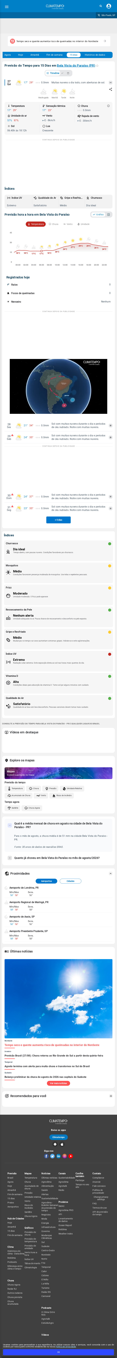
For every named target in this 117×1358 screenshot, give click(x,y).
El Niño (44, 1279)
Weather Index (65, 1233)
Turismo (45, 1288)
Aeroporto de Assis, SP (22, 916)
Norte (44, 1259)
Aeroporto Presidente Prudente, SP (28, 931)
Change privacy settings (101, 1198)
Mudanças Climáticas (46, 1236)
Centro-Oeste (48, 1250)
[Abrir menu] (6, 7)
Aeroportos (46, 881)
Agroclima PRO (65, 1210)
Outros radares (14, 1293)
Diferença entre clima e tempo (15, 1267)
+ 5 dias (58, 520)
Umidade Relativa (74, 788)
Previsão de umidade (30, 1247)
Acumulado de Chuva (21, 795)
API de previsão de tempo (100, 1213)
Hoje (20, 54)
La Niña (45, 1283)
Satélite (15, 808)
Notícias (45, 1173)
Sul (42, 1242)
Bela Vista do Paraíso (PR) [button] (76, 65)
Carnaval (45, 1296)
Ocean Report (65, 1225)
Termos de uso (99, 1208)
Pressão (52, 788)
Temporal (46, 1267)
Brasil (10, 1178)
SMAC (61, 1206)
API (60, 1214)
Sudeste (45, 1246)
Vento (43, 795)
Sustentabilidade (49, 1198)
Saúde (44, 1190)
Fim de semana (54, 54)
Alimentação (47, 1186)
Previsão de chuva (30, 1233)
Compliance (98, 1178)
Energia (45, 1223)
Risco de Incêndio (64, 795)
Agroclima (46, 1182)
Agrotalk (45, 1319)
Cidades (70, 881)
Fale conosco (99, 1186)
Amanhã (34, 54)
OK (58, 1352)
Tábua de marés (32, 1263)
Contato (96, 1173)
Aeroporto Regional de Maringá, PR (28, 902)
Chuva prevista (14, 1297)
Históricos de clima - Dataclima (15, 1252)
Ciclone (45, 1275)
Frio (43, 1263)
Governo (45, 1231)
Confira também (80, 1174)
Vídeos (45, 1334)
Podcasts (12, 1262)
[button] (101, 6)
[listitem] (19, 201)
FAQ (94, 1203)
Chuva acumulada (13, 1302)
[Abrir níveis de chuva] (108, 106)
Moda (44, 1219)
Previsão (12, 1173)
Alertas (44, 1194)
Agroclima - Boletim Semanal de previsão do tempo (49, 1206)
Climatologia (31, 1267)
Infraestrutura (48, 1227)
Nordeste (45, 1254)
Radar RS (46, 1292)
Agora (7, 54)
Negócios (46, 1214)
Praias (10, 1202)
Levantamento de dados (65, 1219)
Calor (44, 1271)
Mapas (28, 1173)
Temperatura (17, 788)
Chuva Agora (34, 808)
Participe (80, 1180)
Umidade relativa (33, 1197)
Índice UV (29, 1259)
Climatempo (58, 1137)
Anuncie (96, 1182)
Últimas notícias (49, 1178)
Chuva (36, 788)
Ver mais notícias (58, 1083)
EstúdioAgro (47, 1323)
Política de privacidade (66, 1347)
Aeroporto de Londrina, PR (24, 887)
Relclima (11, 1258)
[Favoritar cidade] (97, 65)
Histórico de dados (95, 54)
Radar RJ (12, 1289)
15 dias (73, 54)
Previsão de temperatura (31, 1240)
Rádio (61, 1190)
